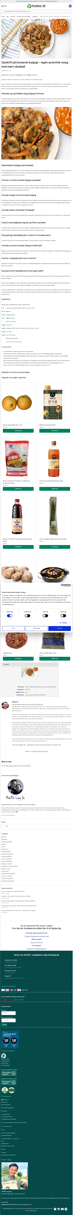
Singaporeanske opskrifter (8, 873)
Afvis (13, 628)
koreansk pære (29, 308)
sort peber (9, 332)
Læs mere (25, 978)
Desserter (3, 837)
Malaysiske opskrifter (6, 864)
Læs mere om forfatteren (7, 815)
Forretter (3, 844)
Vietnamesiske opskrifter (7, 881)
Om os (3, 1130)
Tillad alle (59, 628)
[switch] (27, 615)
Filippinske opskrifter (6, 842)
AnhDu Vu (15, 702)
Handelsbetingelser (6, 1135)
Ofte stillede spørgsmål (7, 1108)
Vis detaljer (63, 623)
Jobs (2, 1141)
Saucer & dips (5, 871)
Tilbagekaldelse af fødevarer (8, 1119)
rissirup (36, 328)
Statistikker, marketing (18, 79)
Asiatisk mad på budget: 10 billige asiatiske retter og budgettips (18, 901)
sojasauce (9, 325)
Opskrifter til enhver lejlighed (23, 16)
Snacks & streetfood (6, 876)
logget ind (12, 766)
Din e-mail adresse (7, 1017)
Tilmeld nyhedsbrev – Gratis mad (10, 1139)
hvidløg (8, 315)
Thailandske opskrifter (7, 878)
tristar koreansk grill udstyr (14, 342)
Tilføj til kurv (18, 489)
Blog (7, 16)
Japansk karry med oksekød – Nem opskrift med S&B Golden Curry (18, 906)
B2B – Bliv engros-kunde (7, 1146)
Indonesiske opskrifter (7, 854)
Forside (3, 16)
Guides (3, 847)
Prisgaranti (4, 1111)
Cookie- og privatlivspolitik (8, 1133)
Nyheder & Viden (5, 869)
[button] (70, 6)
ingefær (12, 318)
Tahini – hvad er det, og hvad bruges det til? (13, 891)
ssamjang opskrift (45, 365)
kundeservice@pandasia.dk (24, 1204)
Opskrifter (12, 16)
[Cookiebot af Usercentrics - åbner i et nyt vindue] (62, 585)
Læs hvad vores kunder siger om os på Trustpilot (14, 1122)
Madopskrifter (5, 1143)
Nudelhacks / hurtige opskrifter (9, 866)
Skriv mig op (18, 430)
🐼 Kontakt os (5, 1100)
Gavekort (3, 1152)
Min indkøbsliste (5, 1114)
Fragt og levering (5, 1104)
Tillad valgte (36, 628)
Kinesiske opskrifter (6, 859)
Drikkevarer (4, 839)
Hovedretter (35, 16)
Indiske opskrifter (5, 851)
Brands (3, 1149)
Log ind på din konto (6, 1117)
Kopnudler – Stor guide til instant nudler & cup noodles (16, 896)
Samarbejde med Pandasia (8, 1155)
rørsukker (22, 328)
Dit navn (3, 1010)
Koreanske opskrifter (43, 751)
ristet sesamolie (10, 335)
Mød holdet (4, 1102)
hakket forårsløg (11, 322)
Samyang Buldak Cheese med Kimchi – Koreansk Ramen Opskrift (18, 910)
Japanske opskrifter (6, 856)
